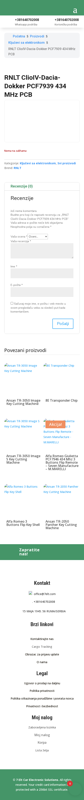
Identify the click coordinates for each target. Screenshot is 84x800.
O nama (42, 662)
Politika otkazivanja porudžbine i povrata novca (42, 698)
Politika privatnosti (42, 691)
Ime (14, 266)
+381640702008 (43, 602)
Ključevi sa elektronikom (38, 163)
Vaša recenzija (21, 241)
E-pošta (17, 285)
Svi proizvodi (66, 163)
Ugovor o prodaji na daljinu (42, 683)
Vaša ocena (19, 237)
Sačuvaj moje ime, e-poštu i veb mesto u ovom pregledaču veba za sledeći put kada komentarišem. (38, 308)
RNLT (17, 168)
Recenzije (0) (22, 186)
